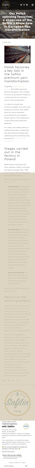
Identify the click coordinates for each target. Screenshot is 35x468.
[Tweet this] (13, 380)
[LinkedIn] (21, 4)
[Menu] (32, 4)
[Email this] (4, 380)
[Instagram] (24, 4)
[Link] (5, 4)
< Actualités (17, 35)
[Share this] (9, 380)
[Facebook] (26, 4)
